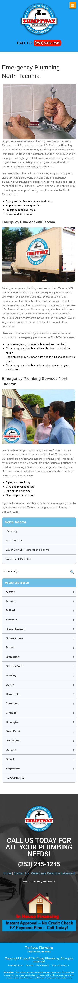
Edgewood (13, 768)
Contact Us (21, 873)
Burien (10, 684)
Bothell (10, 647)
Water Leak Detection (19, 559)
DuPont (11, 749)
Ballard (10, 610)
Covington (13, 722)
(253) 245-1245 (47, 43)
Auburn (11, 601)
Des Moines (13, 740)
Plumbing (11, 531)
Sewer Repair (14, 540)
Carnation (12, 703)
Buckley (11, 675)
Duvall (10, 759)
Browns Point (14, 666)
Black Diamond (15, 628)
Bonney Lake (14, 638)
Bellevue (11, 619)
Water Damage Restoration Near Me (28, 549)
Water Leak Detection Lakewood (53, 873)
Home (7, 873)
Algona (10, 591)
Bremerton (12, 656)
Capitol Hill (13, 693)
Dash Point (13, 731)
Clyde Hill (12, 712)
